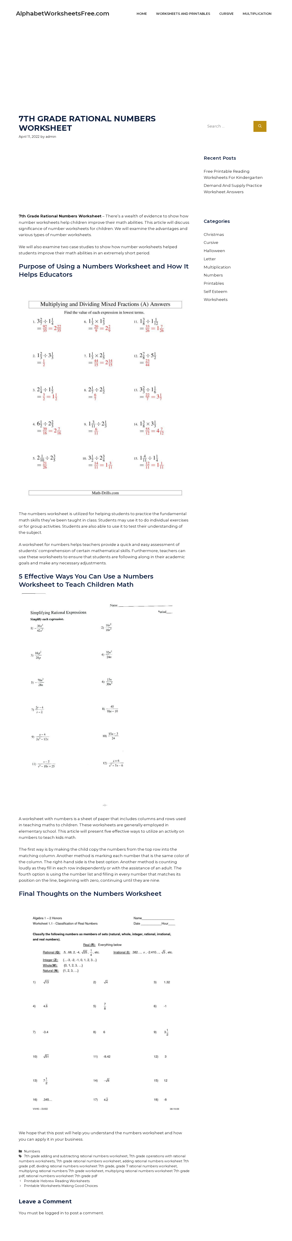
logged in (54, 1213)
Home (142, 14)
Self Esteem (215, 291)
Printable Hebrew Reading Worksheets (57, 1181)
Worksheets (216, 299)
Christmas (214, 234)
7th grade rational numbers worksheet (88, 1161)
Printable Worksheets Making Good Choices (61, 1186)
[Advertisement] (146, 59)
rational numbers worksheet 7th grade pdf (61, 1176)
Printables (214, 283)
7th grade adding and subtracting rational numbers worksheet (76, 1156)
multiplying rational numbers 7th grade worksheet (61, 1171)
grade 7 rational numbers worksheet (146, 1166)
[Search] (259, 126)
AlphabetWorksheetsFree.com (62, 13)
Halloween (214, 250)
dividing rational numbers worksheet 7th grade (75, 1166)
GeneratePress (189, 1231)
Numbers (32, 1151)
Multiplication (257, 14)
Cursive (226, 14)
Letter (210, 259)
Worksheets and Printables (183, 14)
